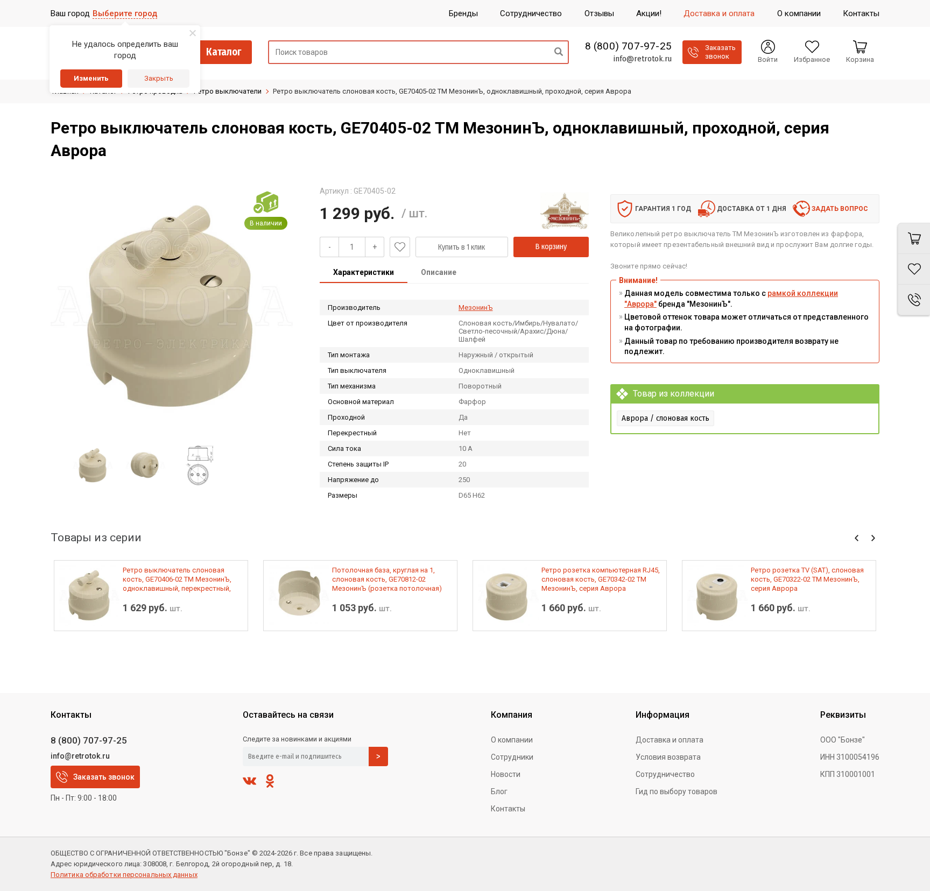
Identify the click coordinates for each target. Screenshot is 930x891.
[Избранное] (914, 269)
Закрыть (158, 78)
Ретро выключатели (228, 91)
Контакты (508, 808)
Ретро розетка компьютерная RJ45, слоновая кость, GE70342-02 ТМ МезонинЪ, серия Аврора (600, 579)
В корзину (551, 246)
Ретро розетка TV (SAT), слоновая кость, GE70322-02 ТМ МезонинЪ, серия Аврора (807, 579)
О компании (512, 740)
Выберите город (125, 13)
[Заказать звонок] (914, 300)
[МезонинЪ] (564, 210)
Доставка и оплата (669, 740)
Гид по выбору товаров (676, 791)
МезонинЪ (476, 307)
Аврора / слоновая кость (665, 418)
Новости (505, 774)
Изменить (91, 78)
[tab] (363, 273)
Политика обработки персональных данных (124, 875)
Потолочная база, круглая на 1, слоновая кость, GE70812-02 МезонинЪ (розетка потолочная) (387, 579)
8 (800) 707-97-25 (628, 46)
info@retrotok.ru (642, 58)
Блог (499, 791)
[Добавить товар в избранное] (399, 247)
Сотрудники (512, 757)
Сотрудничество (665, 774)
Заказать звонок (104, 777)
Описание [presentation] (438, 272)
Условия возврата (668, 757)
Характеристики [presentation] (363, 272)
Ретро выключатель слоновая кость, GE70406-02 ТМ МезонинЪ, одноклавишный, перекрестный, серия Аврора (177, 579)
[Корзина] (914, 238)
